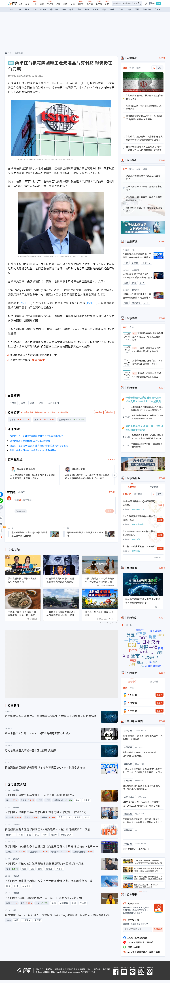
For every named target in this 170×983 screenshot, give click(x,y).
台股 (35, 3)
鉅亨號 (99, 3)
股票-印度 (136, 550)
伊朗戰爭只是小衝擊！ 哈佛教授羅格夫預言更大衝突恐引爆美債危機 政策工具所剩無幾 (61, 580)
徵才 (89, 969)
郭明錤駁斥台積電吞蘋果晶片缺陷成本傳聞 (30, 440)
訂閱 (107, 3)
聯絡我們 (81, 969)
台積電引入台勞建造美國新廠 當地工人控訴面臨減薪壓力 (36, 435)
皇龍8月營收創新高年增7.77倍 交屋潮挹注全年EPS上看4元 (29, 534)
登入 (154, 3)
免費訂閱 (158, 929)
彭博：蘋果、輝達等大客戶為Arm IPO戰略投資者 (33, 450)
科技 (35, 9)
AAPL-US (25, 303)
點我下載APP (39, 359)
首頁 (20, 3)
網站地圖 (97, 969)
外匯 (65, 3)
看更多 (110, 459)
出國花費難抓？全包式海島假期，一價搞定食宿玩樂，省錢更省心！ (99, 580)
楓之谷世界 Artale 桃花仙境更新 (99, 614)
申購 (160, 520)
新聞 (27, 3)
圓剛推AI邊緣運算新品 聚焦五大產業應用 (85, 534)
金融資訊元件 (70, 969)
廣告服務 (58, 969)
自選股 (157, 9)
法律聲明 (106, 969)
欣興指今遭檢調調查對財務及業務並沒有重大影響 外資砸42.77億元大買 (61, 614)
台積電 (133, 702)
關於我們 (39, 969)
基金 (58, 3)
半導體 (133, 710)
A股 (133, 250)
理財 (112, 9)
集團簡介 (49, 969)
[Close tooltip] (22, 536)
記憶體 (133, 694)
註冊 (158, 3)
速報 (64, 9)
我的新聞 (147, 9)
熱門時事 (54, 9)
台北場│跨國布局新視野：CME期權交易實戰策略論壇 (147, 349)
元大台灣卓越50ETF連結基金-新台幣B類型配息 (139, 533)
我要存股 (110, 412)
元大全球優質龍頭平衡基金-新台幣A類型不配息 (139, 518)
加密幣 (81, 3)
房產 (104, 9)
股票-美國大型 (138, 509)
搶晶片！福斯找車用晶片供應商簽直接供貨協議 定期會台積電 (39, 445)
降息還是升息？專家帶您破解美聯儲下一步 (33, 354)
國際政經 (135, 290)
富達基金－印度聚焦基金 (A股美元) (139, 546)
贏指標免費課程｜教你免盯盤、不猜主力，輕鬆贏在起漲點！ (147, 336)
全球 (73, 3)
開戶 (160, 505)
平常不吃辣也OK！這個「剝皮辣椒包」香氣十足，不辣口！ (22, 614)
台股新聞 (19, 53)
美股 (42, 3)
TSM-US (91, 303)
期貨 (87, 9)
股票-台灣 (136, 539)
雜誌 (137, 9)
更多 (160, 68)
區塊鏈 (96, 9)
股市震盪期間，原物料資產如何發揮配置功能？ (22, 580)
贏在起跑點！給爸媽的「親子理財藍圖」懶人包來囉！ (46, 412)
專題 (129, 9)
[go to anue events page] (145, 3)
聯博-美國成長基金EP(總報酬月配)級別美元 (139, 503)
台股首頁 (99, 412)
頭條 (12, 9)
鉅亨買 (90, 3)
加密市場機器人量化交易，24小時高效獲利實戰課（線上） (147, 362)
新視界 (121, 9)
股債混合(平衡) (138, 524)
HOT (134, 333)
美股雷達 (135, 270)
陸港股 (50, 3)
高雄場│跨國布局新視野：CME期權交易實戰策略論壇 (147, 374)
